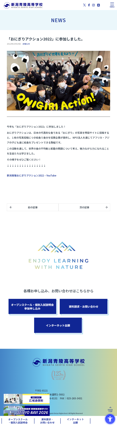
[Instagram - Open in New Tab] (93, 5)
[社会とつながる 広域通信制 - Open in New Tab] (27, 399)
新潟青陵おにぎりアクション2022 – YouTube (31, 175)
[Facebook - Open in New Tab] (89, 5)
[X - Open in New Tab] (84, 5)
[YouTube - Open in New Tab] (98, 5)
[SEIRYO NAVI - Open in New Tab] (27, 411)
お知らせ (26, 44)
